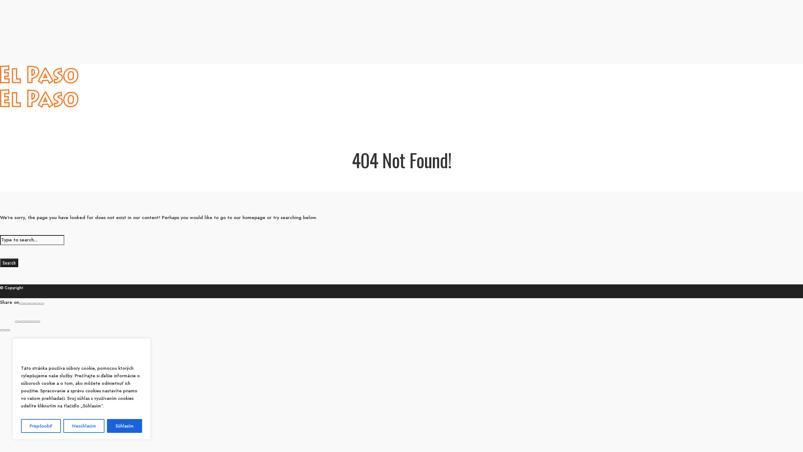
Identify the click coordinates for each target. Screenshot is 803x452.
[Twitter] (31, 304)
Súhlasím (124, 426)
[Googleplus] (26, 304)
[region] (82, 388)
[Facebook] (21, 304)
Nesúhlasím (84, 426)
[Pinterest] (36, 304)
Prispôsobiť (40, 426)
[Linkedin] (41, 304)
